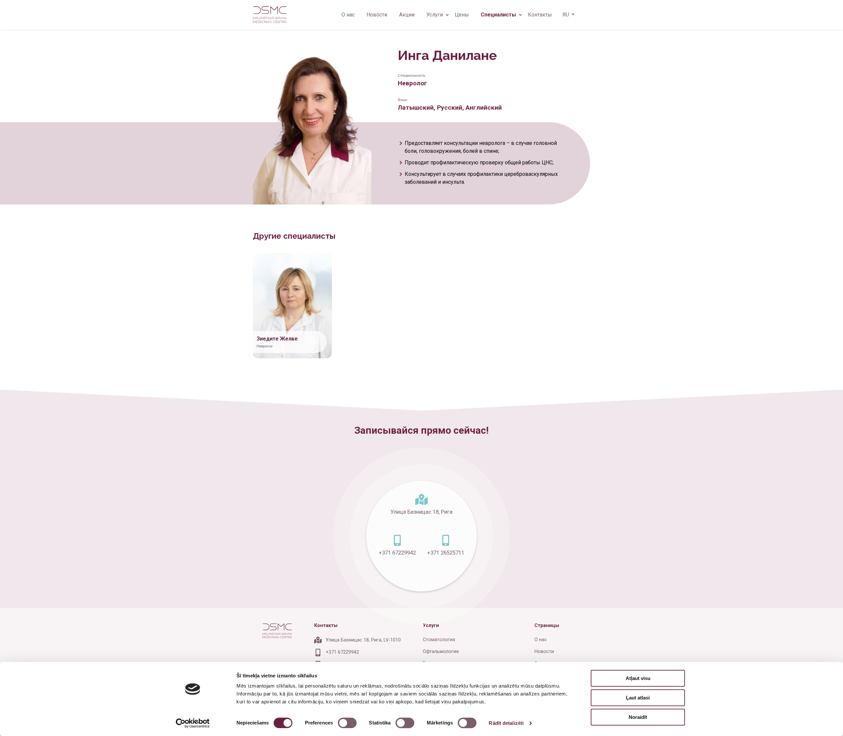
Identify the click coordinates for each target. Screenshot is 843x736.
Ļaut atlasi (638, 697)
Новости (377, 15)
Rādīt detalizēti (506, 723)
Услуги (434, 15)
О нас (348, 15)
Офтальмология (441, 651)
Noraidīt (638, 717)
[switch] (347, 723)
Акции (407, 15)
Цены (462, 15)
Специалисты (498, 15)
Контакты (540, 15)
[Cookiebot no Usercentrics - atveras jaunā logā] (193, 723)
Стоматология (439, 639)
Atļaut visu (638, 678)
